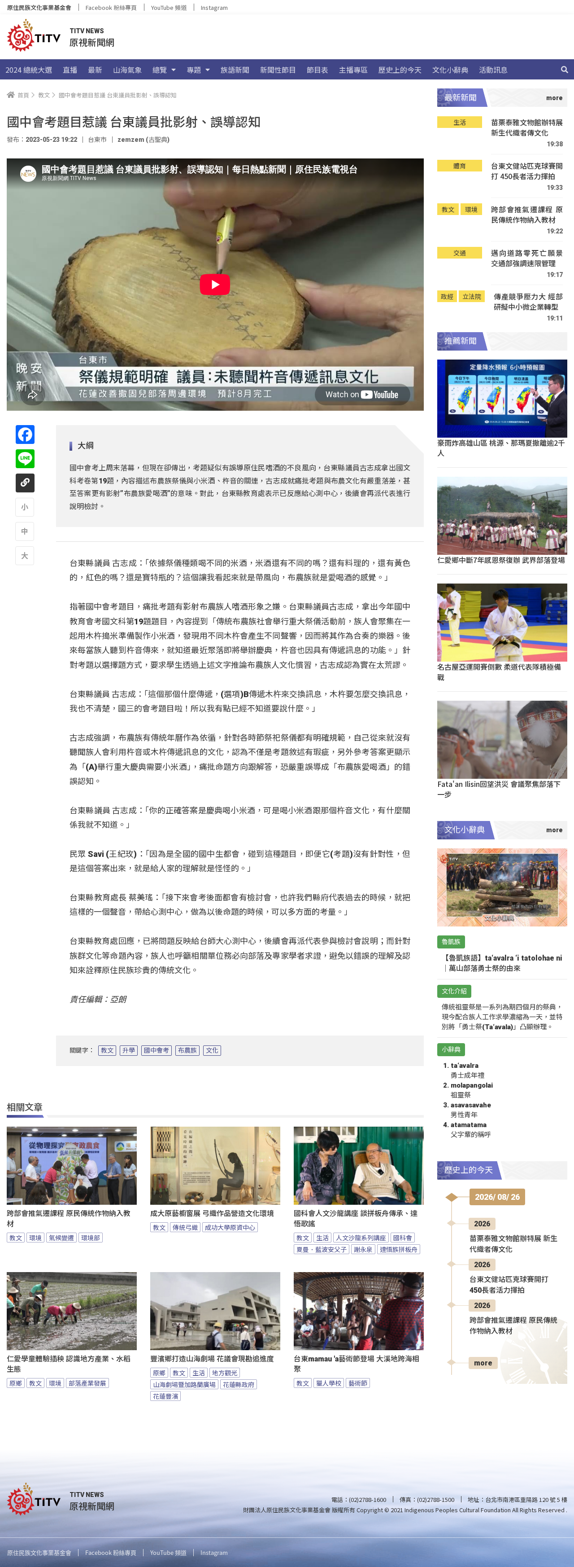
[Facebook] (25, 434)
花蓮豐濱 (165, 1395)
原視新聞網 (92, 41)
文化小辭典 (450, 69)
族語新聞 (235, 69)
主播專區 (353, 69)
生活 (322, 1237)
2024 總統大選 (28, 69)
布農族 (187, 1050)
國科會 (402, 1237)
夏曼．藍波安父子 (321, 1249)
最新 (95, 69)
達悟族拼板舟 (398, 1249)
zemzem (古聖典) (143, 139)
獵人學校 (328, 1382)
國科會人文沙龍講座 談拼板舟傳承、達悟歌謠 (355, 1218)
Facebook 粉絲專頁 (111, 7)
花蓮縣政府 (238, 1384)
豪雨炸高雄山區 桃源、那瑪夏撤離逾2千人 (501, 447)
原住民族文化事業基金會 (39, 7)
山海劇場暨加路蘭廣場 (184, 1384)
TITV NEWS (87, 31)
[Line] (25, 458)
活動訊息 (493, 69)
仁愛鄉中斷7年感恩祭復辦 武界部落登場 (501, 559)
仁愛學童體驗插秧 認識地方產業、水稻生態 (68, 1364)
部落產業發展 (87, 1382)
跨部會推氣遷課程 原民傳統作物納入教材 (68, 1218)
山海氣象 (127, 69)
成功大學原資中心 (230, 1227)
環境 (35, 1237)
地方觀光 (224, 1372)
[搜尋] (564, 69)
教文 (107, 1050)
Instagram (214, 7)
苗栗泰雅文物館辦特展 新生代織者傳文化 (527, 127)
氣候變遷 (61, 1237)
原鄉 (15, 1382)
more (483, 1363)
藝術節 (357, 1382)
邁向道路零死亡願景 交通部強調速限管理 (527, 258)
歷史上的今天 (400, 69)
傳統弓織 (185, 1227)
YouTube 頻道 (169, 7)
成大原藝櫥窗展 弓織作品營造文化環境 (212, 1213)
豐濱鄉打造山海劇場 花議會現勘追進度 (212, 1359)
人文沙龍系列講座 (361, 1237)
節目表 (317, 69)
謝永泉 (363, 1249)
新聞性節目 (278, 69)
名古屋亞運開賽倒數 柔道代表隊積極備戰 (499, 671)
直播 (70, 69)
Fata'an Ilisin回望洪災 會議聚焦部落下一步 (499, 788)
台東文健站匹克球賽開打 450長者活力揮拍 (527, 171)
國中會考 (156, 1050)
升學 (128, 1050)
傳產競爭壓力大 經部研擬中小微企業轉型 (528, 301)
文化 (212, 1050)
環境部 (90, 1237)
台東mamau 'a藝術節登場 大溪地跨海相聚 (356, 1364)
